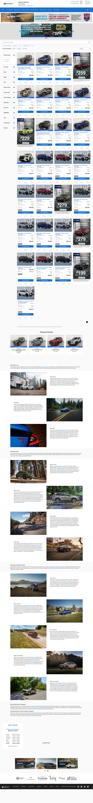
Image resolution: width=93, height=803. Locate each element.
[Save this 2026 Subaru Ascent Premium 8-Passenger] (51, 152)
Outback (25, 763)
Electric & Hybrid (25, 9)
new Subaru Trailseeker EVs (27, 605)
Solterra (46, 763)
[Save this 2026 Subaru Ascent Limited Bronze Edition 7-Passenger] (33, 54)
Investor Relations (16, 786)
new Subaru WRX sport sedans (64, 431)
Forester (68, 763)
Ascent (14, 48)
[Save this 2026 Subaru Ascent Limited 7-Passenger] (51, 54)
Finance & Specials (34, 9)
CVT (32, 45)
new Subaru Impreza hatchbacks (68, 378)
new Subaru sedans (45, 366)
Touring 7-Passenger (7, 45)
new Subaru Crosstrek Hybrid (32, 658)
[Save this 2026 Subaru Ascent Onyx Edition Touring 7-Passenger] (51, 254)
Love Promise (56, 9)
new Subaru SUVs (25, 453)
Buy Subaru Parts (75, 3)
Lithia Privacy (24, 786)
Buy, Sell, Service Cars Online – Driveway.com (68, 786)
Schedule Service (75, 1)
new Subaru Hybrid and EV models (57, 566)
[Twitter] (82, 787)
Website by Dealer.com (5, 787)
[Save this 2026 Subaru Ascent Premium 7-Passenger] (89, 119)
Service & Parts (43, 9)
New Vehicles (9, 9)
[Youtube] (85, 787)
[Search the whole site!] (91, 9)
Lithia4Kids (45, 786)
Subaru (19, 48)
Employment (39, 786)
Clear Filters (25, 48)
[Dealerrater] (88, 787)
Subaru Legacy (29, 368)
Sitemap (57, 786)
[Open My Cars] (87, 10)
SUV (20, 45)
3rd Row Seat (26, 45)
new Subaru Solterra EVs (64, 582)
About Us (50, 9)
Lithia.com (51, 786)
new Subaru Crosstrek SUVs (62, 467)
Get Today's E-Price (25, 79)
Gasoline (15, 45)
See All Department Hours (13, 746)
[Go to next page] (89, 322)
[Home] (8, 3)
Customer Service (31, 786)
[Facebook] (78, 787)
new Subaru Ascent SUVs (35, 545)
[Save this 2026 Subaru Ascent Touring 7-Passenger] (70, 119)
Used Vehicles (17, 9)
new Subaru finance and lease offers (34, 707)
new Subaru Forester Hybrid (59, 684)
